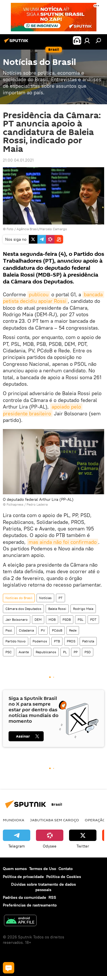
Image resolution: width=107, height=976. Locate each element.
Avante (24, 652)
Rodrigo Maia (83, 609)
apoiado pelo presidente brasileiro (42, 409)
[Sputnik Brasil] (17, 42)
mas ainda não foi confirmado (63, 542)
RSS (52, 897)
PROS (71, 641)
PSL (80, 619)
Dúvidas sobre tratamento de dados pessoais (43, 887)
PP (76, 652)
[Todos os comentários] (8, 967)
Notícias (45, 598)
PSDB (66, 619)
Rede (72, 630)
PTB (57, 641)
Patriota (88, 641)
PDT (93, 619)
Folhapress (15, 504)
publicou (39, 294)
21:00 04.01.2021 (18, 160)
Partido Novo (15, 641)
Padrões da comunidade (24, 897)
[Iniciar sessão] (87, 40)
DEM (38, 619)
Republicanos (46, 652)
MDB (52, 619)
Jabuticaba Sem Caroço (54, 819)
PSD (87, 652)
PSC (8, 652)
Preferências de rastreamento (30, 905)
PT (60, 598)
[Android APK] (20, 921)
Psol (8, 630)
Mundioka (13, 819)
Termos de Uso (42, 868)
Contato (65, 868)
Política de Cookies (63, 876)
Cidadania (26, 630)
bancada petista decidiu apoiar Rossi (53, 297)
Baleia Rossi (57, 609)
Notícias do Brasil (18, 598)
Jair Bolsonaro (16, 619)
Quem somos (15, 868)
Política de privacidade (23, 876)
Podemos (40, 641)
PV (43, 630)
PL (65, 652)
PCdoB (57, 630)
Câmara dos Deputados (23, 609)
